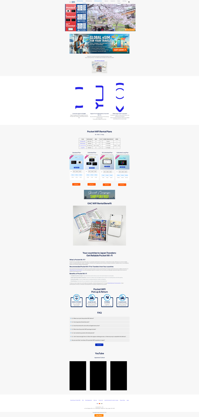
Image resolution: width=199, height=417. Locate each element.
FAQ (83, 400)
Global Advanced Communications (76, 270)
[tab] (71, 171)
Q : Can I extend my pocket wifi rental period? (83, 333)
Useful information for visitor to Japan (111, 400)
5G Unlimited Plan (82, 145)
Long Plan (83, 147)
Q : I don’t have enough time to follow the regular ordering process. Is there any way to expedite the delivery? (99, 336)
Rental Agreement (88, 400)
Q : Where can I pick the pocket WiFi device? (83, 318)
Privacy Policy (122, 400)
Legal (128, 400)
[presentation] (71, 171)
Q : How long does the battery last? (80, 322)
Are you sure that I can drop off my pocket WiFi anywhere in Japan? (88, 340)
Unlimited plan (82, 143)
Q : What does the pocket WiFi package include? (84, 329)
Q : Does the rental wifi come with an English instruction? (86, 325)
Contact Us (101, 400)
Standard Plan (82, 141)
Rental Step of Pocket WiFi (75, 400)
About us (95, 400)
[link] (99, 44)
